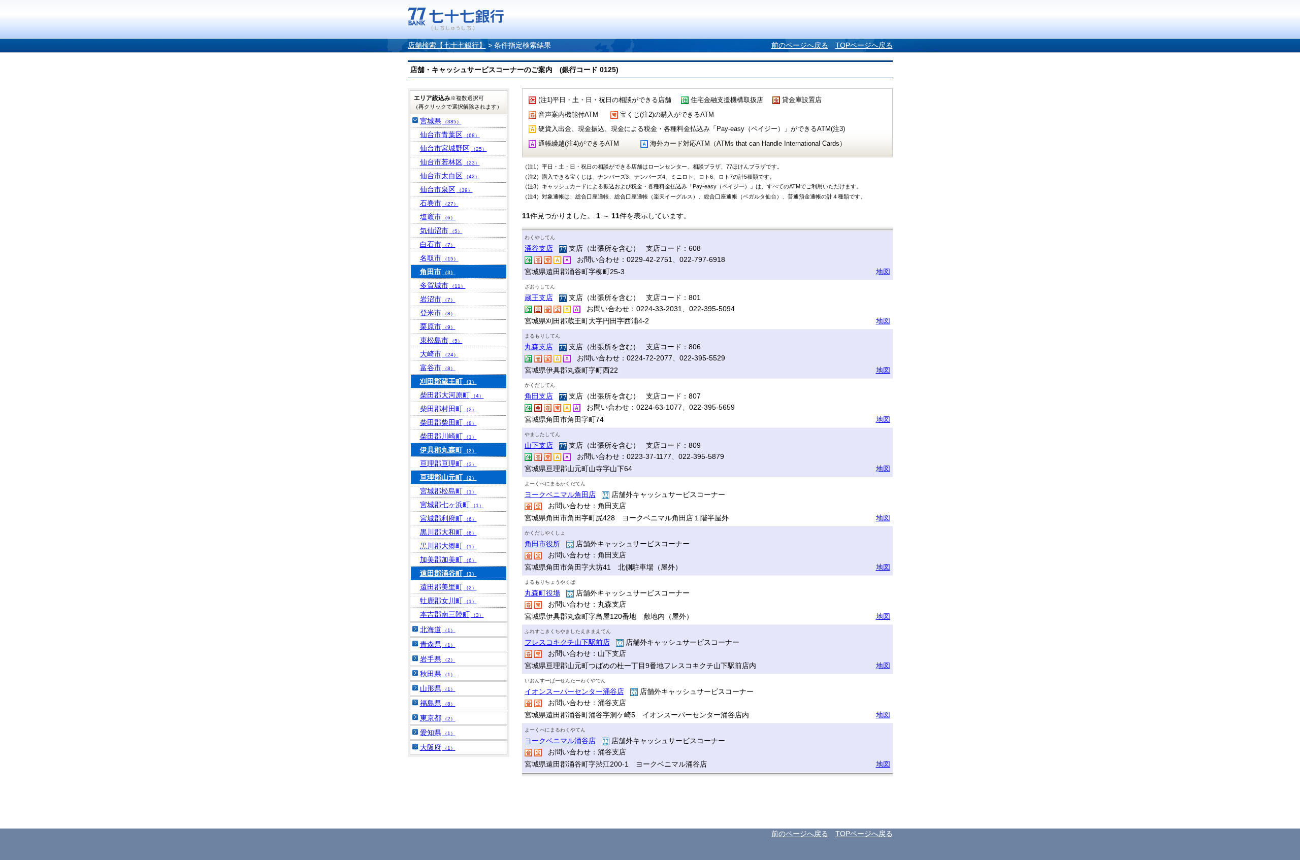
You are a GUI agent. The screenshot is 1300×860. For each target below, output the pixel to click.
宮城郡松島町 (448, 491)
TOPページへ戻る (864, 45)
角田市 (438, 272)
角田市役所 (542, 544)
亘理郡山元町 (448, 477)
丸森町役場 (542, 593)
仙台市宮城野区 (453, 148)
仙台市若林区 (450, 162)
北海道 (438, 629)
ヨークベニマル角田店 (560, 494)
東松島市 (441, 340)
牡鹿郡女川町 (448, 601)
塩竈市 (438, 217)
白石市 (438, 244)
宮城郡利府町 (448, 518)
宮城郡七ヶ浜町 (452, 505)
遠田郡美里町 (448, 587)
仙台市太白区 (450, 176)
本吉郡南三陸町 (452, 614)
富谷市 (438, 367)
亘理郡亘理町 (448, 463)
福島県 (438, 703)
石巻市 (439, 203)
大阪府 (438, 747)
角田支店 (539, 396)
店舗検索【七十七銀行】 (447, 45)
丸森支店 (539, 347)
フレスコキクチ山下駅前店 (567, 642)
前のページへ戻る (799, 45)
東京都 (438, 718)
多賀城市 (443, 285)
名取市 (439, 258)
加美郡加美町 (448, 559)
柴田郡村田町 (448, 409)
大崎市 (439, 354)
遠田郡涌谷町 (448, 573)
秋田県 (438, 674)
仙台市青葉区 (450, 134)
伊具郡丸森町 (448, 450)
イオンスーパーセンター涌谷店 (574, 691)
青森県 (438, 644)
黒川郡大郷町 (448, 546)
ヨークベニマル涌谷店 (560, 741)
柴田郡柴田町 (448, 422)
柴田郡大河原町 (452, 395)
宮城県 (441, 121)
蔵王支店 (539, 297)
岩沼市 (438, 299)
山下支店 (539, 445)
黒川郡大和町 (448, 532)
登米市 (438, 313)
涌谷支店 (539, 248)
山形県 (438, 688)
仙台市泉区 (446, 189)
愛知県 (438, 733)
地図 (883, 272)
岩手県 (438, 659)
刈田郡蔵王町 (448, 381)
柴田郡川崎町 (448, 436)
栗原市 (438, 326)
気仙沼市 (441, 230)
